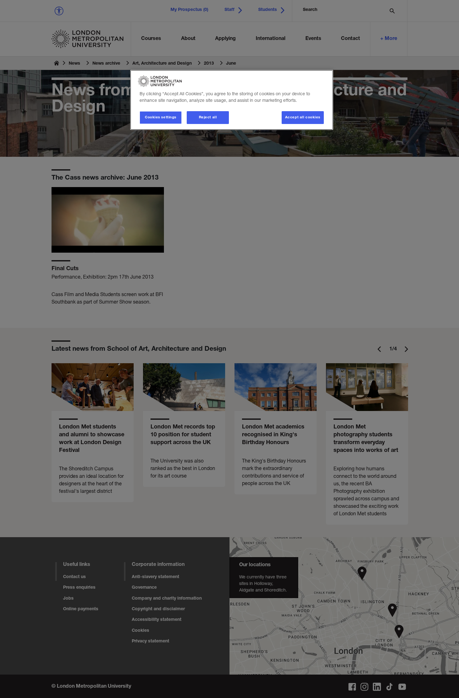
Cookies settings (160, 117)
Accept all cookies (302, 117)
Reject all (208, 117)
